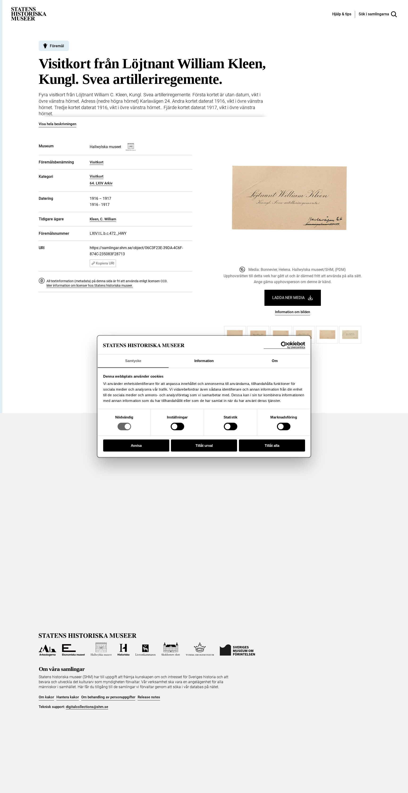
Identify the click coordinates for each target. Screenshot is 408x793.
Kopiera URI (105, 263)
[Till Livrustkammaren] (145, 649)
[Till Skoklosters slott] (171, 649)
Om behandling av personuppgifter (108, 697)
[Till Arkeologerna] (47, 649)
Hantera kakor (67, 697)
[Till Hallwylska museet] (101, 649)
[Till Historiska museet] (123, 649)
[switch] (177, 426)
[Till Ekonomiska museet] (73, 649)
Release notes (149, 697)
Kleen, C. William (103, 219)
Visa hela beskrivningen (57, 124)
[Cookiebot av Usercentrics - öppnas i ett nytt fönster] (284, 345)
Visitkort (96, 162)
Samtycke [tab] (133, 361)
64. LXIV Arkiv (101, 183)
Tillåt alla (272, 445)
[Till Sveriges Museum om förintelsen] (237, 649)
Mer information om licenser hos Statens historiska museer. (90, 285)
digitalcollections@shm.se (87, 707)
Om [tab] (275, 361)
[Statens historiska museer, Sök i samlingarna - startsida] (29, 13)
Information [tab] (204, 361)
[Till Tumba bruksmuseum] (200, 649)
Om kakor (46, 697)
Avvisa (136, 445)
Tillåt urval (204, 445)
